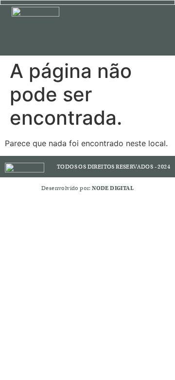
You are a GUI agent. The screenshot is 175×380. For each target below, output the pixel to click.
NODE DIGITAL (113, 188)
